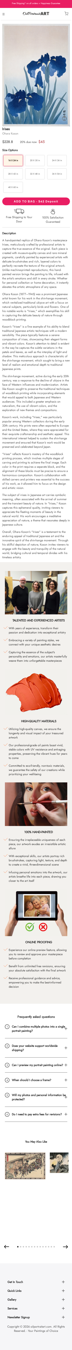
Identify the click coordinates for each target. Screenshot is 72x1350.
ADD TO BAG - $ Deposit (36, 201)
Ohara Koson (10, 133)
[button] (6, 1247)
